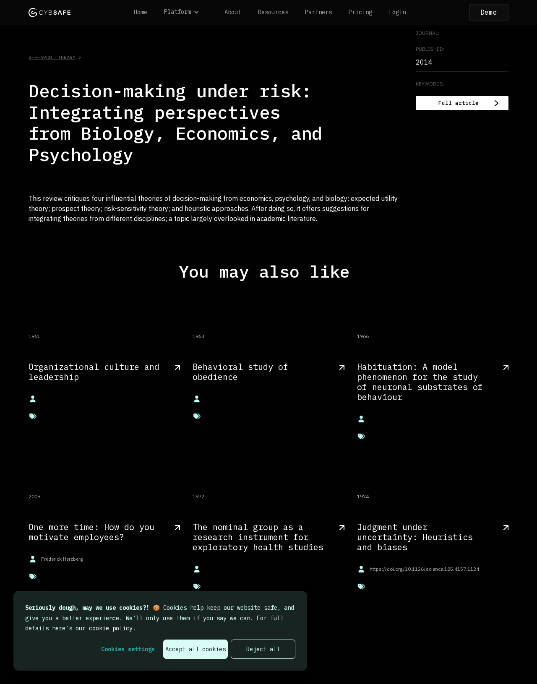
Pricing (360, 12)
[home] (49, 12)
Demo (488, 12)
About (232, 12)
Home (140, 12)
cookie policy (111, 628)
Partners (318, 12)
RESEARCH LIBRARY (52, 57)
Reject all (263, 649)
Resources (273, 12)
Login (397, 12)
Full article (458, 103)
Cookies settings (128, 649)
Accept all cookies (195, 649)
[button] (186, 12)
